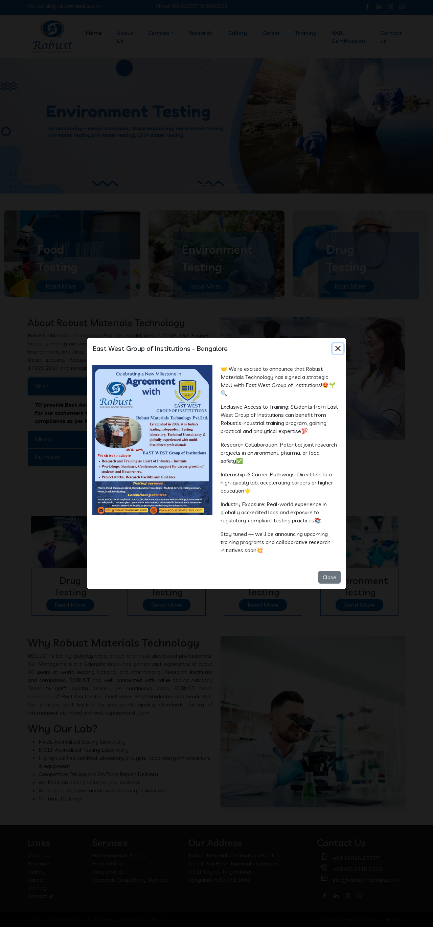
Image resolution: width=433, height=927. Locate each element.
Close (329, 577)
